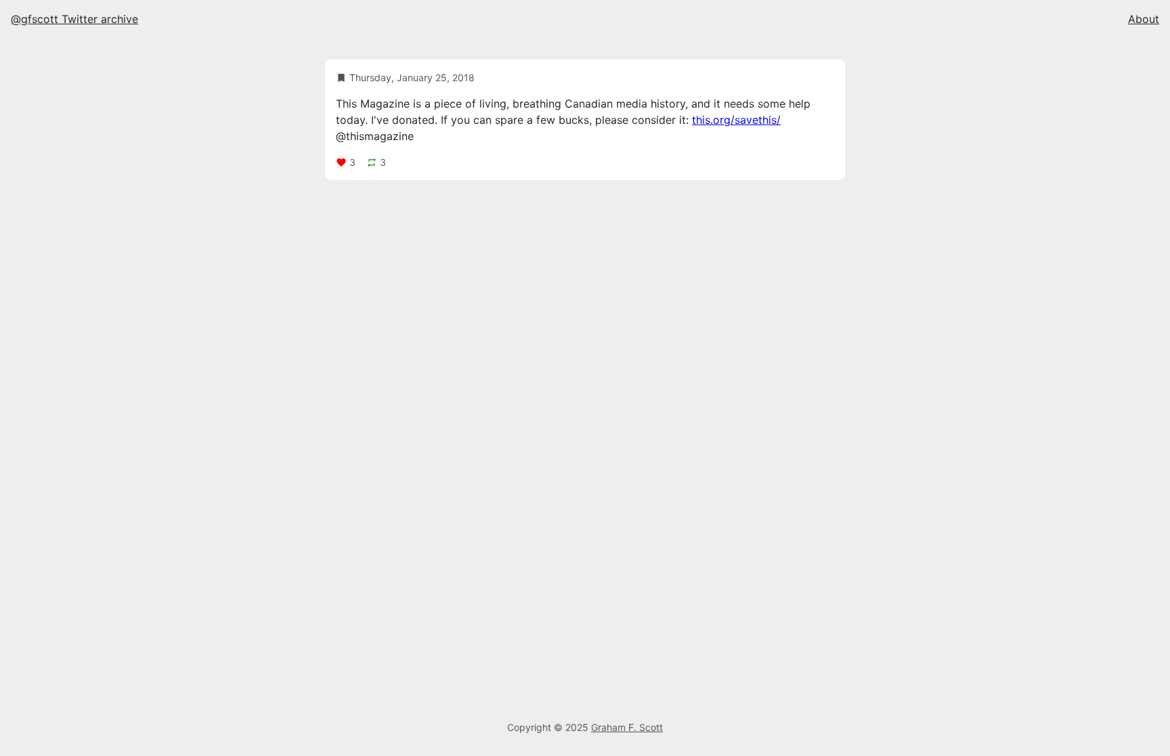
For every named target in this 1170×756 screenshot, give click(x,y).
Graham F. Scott (627, 727)
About (1143, 19)
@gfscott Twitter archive (74, 19)
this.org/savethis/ (736, 120)
